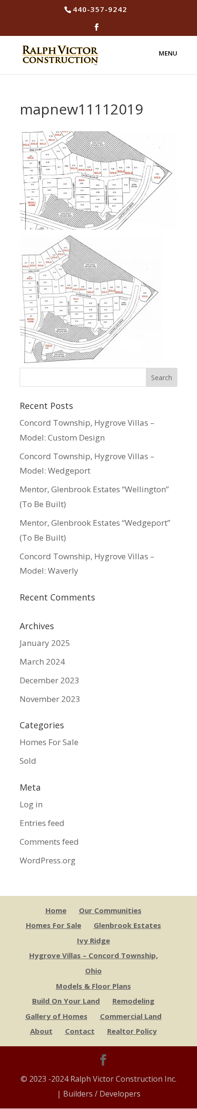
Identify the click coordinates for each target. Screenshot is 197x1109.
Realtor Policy (132, 1031)
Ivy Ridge (93, 940)
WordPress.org (48, 860)
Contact (80, 1031)
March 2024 (42, 661)
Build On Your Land (66, 1001)
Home (55, 910)
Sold (28, 760)
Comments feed (49, 841)
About (41, 1031)
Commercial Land (131, 1016)
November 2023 (50, 698)
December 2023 (49, 680)
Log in (31, 804)
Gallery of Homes (56, 1016)
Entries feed (42, 822)
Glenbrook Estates (127, 925)
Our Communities (110, 910)
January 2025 (45, 642)
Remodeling (133, 1001)
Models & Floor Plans (93, 986)
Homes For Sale (49, 741)
